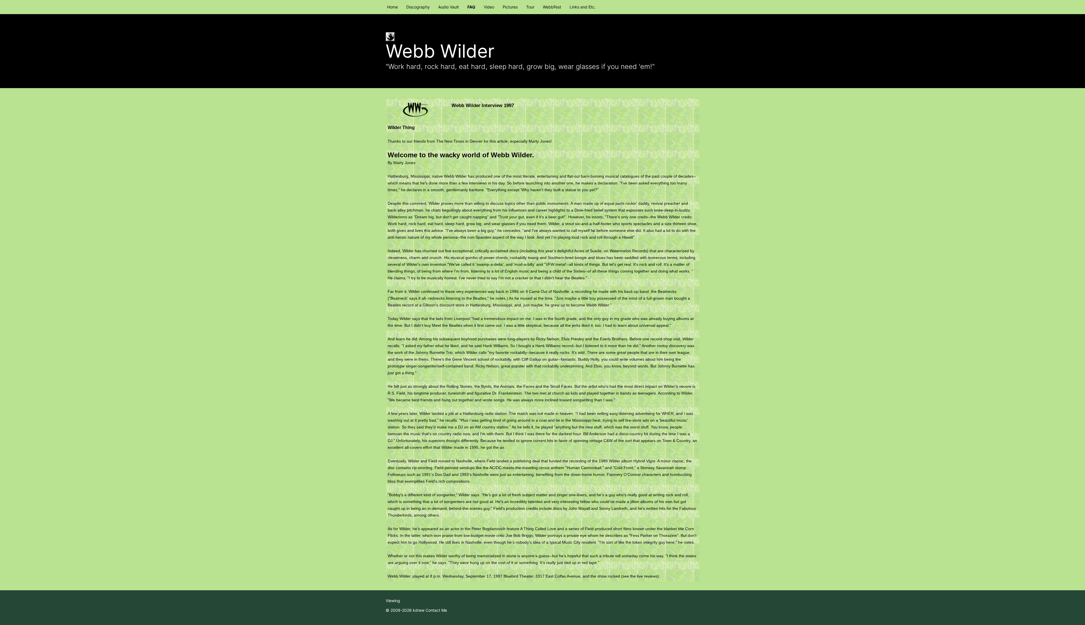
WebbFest (552, 7)
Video (489, 7)
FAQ (471, 7)
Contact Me (436, 610)
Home (392, 7)
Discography (418, 7)
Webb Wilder (440, 51)
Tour (530, 7)
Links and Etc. (583, 7)
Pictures (510, 7)
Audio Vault (448, 7)
